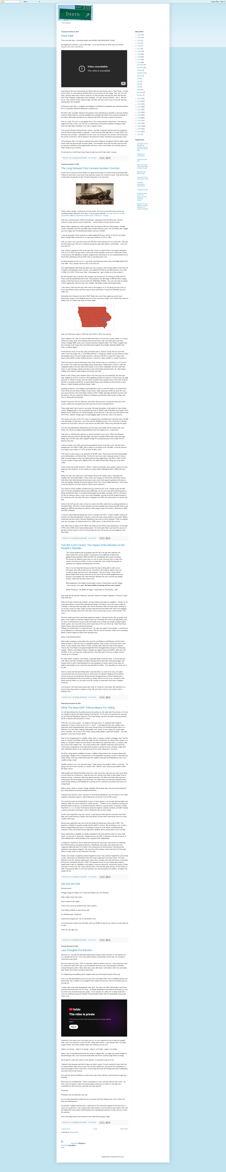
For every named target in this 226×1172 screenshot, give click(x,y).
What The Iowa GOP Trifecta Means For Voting (88, 707)
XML (62, 1148)
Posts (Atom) (74, 1132)
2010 (139, 112)
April (138, 87)
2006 (139, 123)
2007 (139, 120)
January (140, 95)
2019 (139, 54)
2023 (139, 43)
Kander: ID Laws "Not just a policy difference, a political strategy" (142, 206)
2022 (139, 46)
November (140, 67)
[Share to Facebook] (107, 158)
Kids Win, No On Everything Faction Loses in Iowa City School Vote (142, 147)
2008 (139, 118)
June (139, 81)
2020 (139, 51)
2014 (139, 101)
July (138, 78)
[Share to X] (105, 158)
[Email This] (100, 158)
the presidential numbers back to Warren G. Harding (90, 215)
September (140, 73)
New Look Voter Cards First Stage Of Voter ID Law (142, 166)
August (139, 76)
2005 (139, 126)
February (140, 92)
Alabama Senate (142, 190)
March (139, 89)
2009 (139, 115)
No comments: (92, 158)
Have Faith (67, 35)
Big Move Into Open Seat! (141, 172)
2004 (139, 129)
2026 (139, 35)
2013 (139, 104)
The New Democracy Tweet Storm (141, 184)
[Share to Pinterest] (109, 158)
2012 (139, 107)
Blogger (121, 1157)
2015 (139, 98)
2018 (139, 57)
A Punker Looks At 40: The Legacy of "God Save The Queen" (142, 197)
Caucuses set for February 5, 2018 (142, 178)
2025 (139, 37)
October (139, 70)
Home (95, 1129)
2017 (139, 59)
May (138, 84)
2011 (139, 109)
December (140, 65)
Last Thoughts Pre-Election (76, 950)
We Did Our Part (70, 883)
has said (71, 808)
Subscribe (74, 1143)
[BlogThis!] (103, 158)
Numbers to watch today (141, 155)
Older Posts (124, 1129)
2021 (139, 48)
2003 (139, 131)
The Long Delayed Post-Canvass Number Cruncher (90, 168)
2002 (139, 134)
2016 (139, 62)
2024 (139, 40)
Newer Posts (66, 1129)
